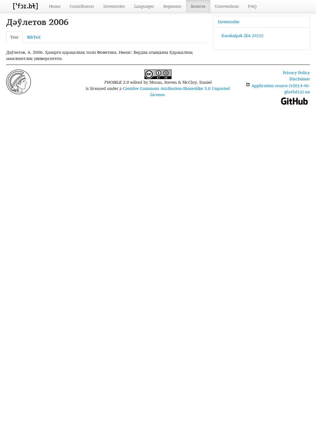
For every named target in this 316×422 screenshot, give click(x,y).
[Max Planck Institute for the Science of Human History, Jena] (18, 81)
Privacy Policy (296, 72)
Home (54, 6)
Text (14, 36)
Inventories (114, 6)
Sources (198, 6)
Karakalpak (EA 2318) (242, 35)
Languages (144, 6)
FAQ (252, 6)
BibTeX (34, 36)
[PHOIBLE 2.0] (25, 6)
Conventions (227, 6)
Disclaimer (299, 78)
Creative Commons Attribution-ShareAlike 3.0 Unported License (176, 91)
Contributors (82, 6)
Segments (172, 6)
